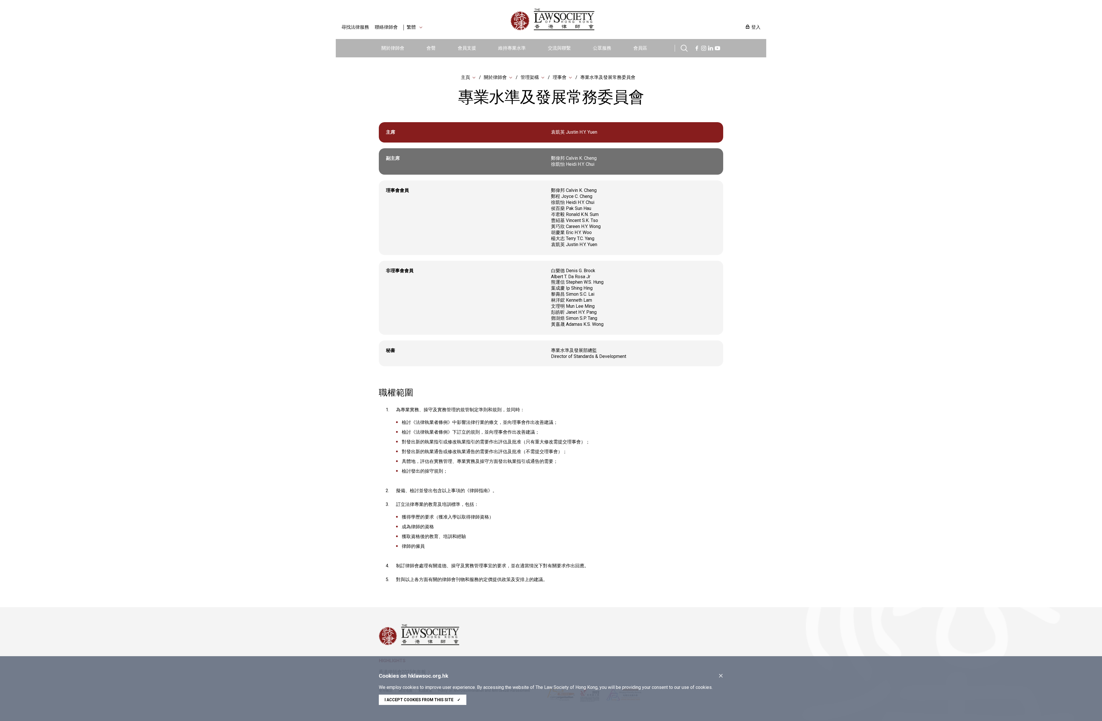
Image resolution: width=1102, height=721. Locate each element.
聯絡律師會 (386, 27)
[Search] (684, 47)
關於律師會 (392, 48)
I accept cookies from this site (423, 699)
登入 (755, 27)
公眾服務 (602, 48)
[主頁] (582, 19)
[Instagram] (703, 47)
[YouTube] (717, 47)
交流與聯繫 (559, 48)
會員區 (640, 48)
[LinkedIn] (710, 47)
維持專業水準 (512, 48)
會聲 (431, 48)
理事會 (559, 77)
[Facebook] (696, 47)
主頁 (465, 77)
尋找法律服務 (355, 27)
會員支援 (467, 48)
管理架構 (530, 77)
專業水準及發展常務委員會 (607, 77)
